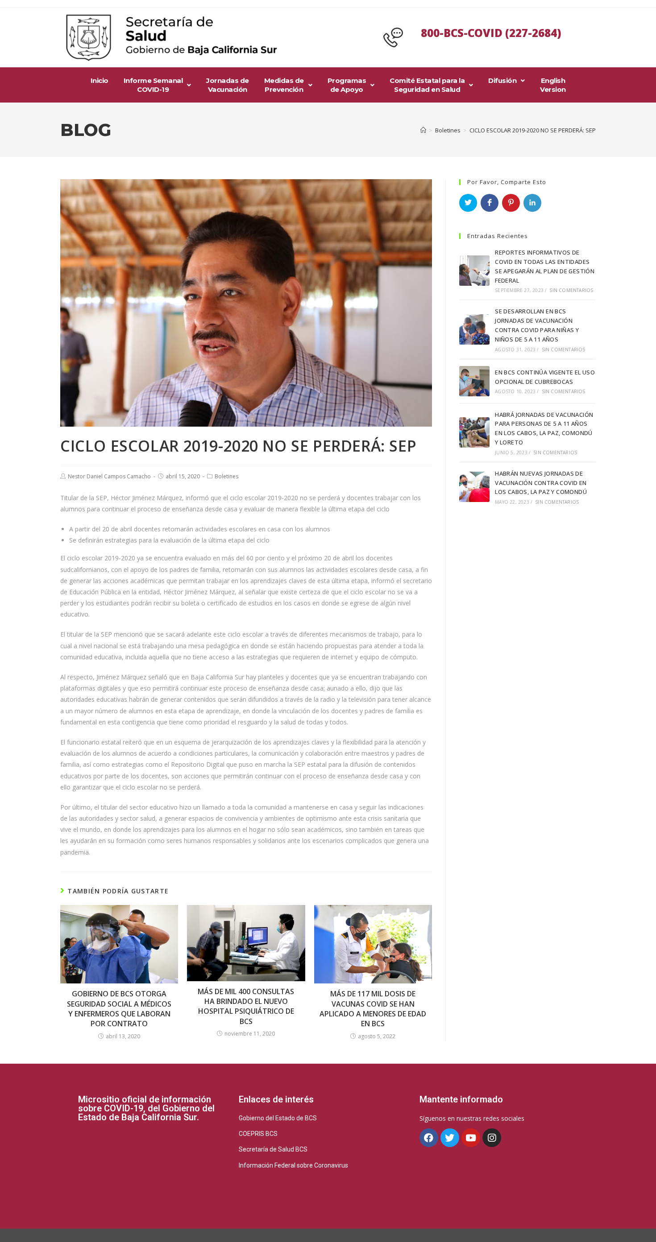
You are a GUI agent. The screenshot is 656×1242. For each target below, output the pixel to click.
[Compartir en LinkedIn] (532, 203)
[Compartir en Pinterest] (511, 203)
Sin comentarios (571, 290)
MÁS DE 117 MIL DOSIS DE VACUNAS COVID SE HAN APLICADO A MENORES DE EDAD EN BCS (373, 1008)
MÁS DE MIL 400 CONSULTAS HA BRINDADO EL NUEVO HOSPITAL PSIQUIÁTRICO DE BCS (246, 1006)
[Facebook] (428, 1137)
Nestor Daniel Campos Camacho (109, 476)
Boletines (226, 476)
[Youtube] (470, 1137)
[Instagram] (491, 1137)
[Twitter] (449, 1137)
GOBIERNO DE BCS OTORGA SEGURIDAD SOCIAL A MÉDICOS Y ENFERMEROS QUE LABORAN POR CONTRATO (119, 1008)
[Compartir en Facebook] (489, 203)
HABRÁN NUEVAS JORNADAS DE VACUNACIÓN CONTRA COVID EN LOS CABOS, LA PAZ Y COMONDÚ (541, 482)
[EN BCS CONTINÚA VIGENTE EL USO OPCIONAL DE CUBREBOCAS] (474, 381)
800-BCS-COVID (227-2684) (491, 32)
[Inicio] (423, 130)
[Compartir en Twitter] (468, 203)
